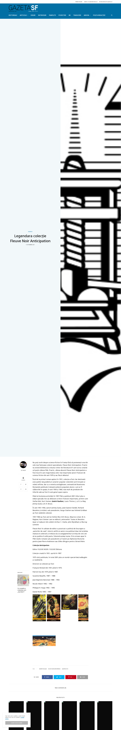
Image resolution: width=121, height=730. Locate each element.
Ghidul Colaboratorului (90, 1)
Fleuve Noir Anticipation (54, 668)
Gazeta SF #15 (65, 668)
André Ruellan (43, 668)
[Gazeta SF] (23, 8)
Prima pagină (78, 1)
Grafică (30, 231)
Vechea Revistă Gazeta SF (105, 1)
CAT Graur (23, 470)
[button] (39, 607)
